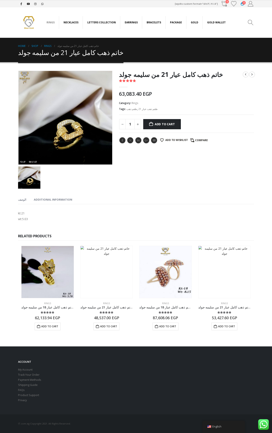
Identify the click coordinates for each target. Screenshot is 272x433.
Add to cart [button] (49, 326)
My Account (25, 369)
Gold (194, 22)
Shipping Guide (28, 385)
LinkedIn (138, 140)
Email (154, 140)
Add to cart (165, 124)
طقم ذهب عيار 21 (148, 109)
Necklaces (71, 22)
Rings (51, 22)
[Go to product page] (47, 272)
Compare (201, 140)
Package (176, 22)
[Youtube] (28, 4)
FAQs (21, 390)
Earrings (131, 22)
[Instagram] (35, 4)
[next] (252, 74)
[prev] (246, 74)
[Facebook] (21, 4)
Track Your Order (29, 375)
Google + (146, 140)
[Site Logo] (28, 22)
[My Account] (250, 4)
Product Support (28, 395)
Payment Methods (29, 380)
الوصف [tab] (22, 199)
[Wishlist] (234, 4)
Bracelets (154, 22)
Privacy (22, 400)
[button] (250, 22)
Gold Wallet (216, 22)
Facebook (122, 140)
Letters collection (101, 22)
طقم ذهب (131, 109)
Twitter (130, 140)
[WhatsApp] (42, 4)
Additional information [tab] (53, 199)
